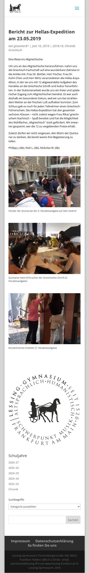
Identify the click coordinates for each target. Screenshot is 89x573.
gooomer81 (21, 46)
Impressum (20, 541)
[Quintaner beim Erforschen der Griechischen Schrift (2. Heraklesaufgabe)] (44, 274)
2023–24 (13, 478)
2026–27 (13, 462)
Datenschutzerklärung (54, 541)
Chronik (70, 46)
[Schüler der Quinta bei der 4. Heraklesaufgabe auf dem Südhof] (44, 207)
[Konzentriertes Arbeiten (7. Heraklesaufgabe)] (44, 344)
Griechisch (15, 50)
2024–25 (13, 473)
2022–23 (13, 484)
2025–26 (13, 468)
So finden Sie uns (42, 545)
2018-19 (58, 46)
